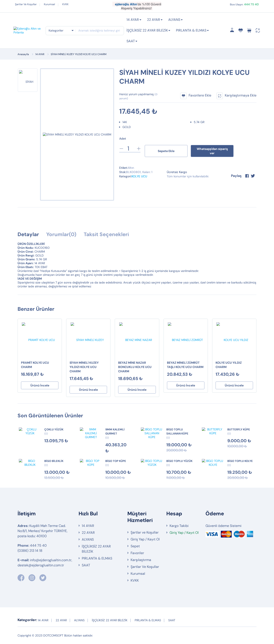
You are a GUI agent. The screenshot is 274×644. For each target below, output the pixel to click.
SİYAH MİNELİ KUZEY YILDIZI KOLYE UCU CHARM (78, 54)
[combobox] (61, 30)
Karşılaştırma (141, 560)
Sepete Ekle (166, 151)
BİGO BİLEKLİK (53, 461)
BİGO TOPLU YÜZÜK (179, 461)
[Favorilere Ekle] (56, 325)
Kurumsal (49, 4)
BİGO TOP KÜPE (115, 461)
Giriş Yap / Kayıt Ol (145, 539)
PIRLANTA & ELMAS (191, 30)
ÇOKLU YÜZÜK (53, 429)
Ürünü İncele (39, 385)
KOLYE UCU (139, 176)
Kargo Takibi (179, 525)
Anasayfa (23, 54)
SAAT (131, 41)
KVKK (65, 4)
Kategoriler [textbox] (56, 30)
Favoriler (137, 553)
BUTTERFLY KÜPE (238, 429)
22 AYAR (153, 19)
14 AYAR (133, 19)
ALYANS (174, 19)
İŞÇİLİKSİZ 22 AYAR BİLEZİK (147, 30)
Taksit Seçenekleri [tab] (106, 234)
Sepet (135, 546)
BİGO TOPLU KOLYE (240, 461)
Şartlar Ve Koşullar (26, 4)
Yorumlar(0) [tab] (61, 234)
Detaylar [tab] (28, 234)
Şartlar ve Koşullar (145, 532)
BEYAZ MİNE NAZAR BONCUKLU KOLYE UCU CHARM (135, 367)
